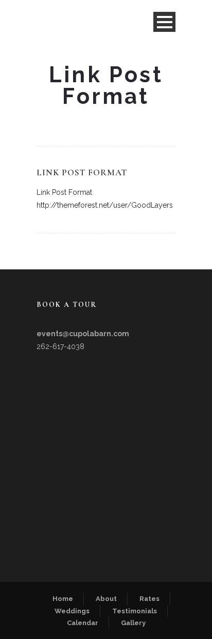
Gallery (133, 623)
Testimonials (134, 611)
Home (62, 599)
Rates (149, 599)
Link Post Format (82, 172)
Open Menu (164, 22)
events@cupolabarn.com (83, 334)
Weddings (72, 611)
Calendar (82, 623)
